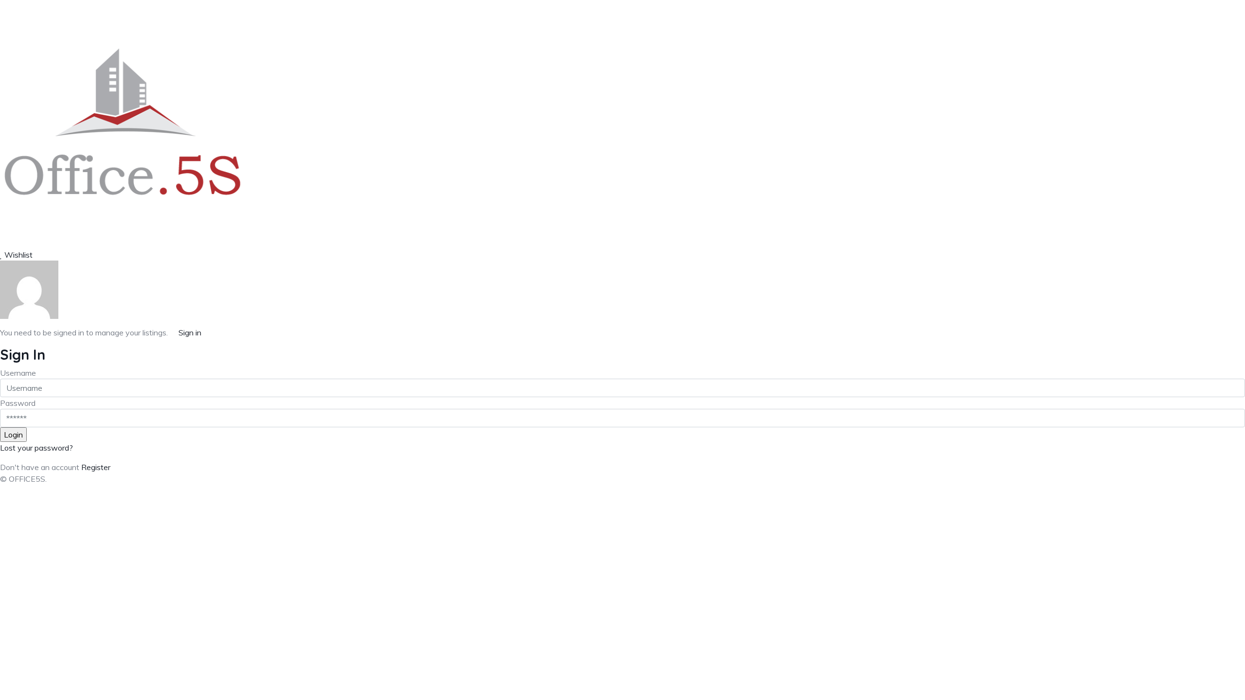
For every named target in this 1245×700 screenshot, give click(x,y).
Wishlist (17, 255)
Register (95, 467)
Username (18, 373)
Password (18, 403)
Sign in (189, 332)
